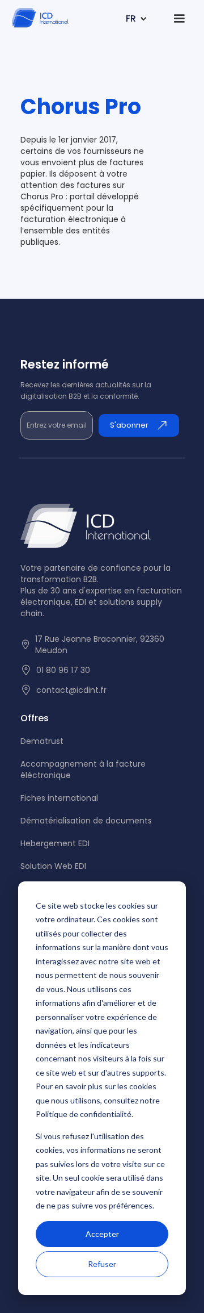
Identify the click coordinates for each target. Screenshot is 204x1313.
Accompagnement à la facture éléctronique (83, 769)
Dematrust (41, 741)
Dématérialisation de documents (86, 820)
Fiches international (59, 798)
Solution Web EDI (53, 866)
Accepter (102, 1234)
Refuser (102, 1264)
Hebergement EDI (55, 843)
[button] (90, 19)
